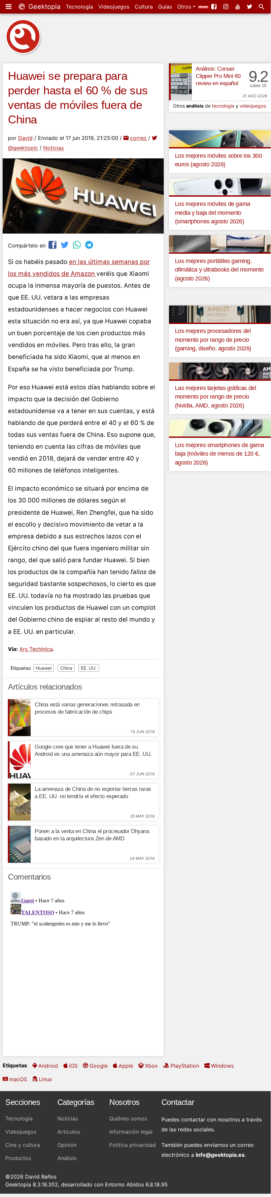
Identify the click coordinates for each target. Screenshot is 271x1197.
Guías (165, 6)
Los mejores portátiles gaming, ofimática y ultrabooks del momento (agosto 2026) (219, 270)
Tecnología (79, 6)
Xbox (151, 1065)
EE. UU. (89, 668)
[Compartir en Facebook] (53, 244)
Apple (126, 1065)
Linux (45, 1079)
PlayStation (185, 1065)
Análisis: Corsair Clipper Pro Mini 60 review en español (218, 76)
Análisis (66, 1158)
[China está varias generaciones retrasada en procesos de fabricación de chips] (19, 717)
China (66, 668)
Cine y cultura (22, 1145)
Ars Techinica (36, 649)
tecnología (223, 106)
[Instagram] (226, 7)
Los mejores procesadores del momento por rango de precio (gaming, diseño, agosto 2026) (213, 340)
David (25, 138)
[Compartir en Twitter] (65, 244)
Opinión (67, 1145)
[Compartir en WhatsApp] (77, 244)
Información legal (130, 1131)
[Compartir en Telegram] (89, 244)
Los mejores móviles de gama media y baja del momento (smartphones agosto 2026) (212, 213)
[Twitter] (250, 7)
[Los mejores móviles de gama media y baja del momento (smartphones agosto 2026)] (220, 186)
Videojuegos (113, 6)
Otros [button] (185, 6)
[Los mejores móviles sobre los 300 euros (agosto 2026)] (220, 138)
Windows (222, 1065)
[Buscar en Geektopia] (262, 7)
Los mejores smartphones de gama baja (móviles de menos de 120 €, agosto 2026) (219, 454)
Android (48, 1065)
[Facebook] (214, 7)
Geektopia (43, 7)
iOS (73, 1065)
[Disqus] (83, 971)
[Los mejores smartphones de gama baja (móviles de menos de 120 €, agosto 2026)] (220, 427)
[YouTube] (238, 7)
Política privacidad (132, 1145)
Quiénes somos (128, 1118)
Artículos (68, 1131)
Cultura (144, 6)
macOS (18, 1079)
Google (98, 1065)
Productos (18, 1158)
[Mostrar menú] (9, 6)
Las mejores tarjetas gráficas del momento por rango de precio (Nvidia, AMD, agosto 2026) (215, 397)
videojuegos (253, 106)
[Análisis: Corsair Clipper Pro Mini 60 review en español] (180, 81)
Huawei (43, 668)
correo (138, 138)
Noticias (53, 148)
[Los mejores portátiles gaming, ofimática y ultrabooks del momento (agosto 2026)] (220, 243)
